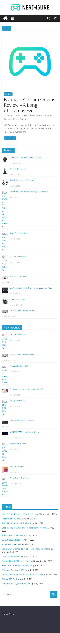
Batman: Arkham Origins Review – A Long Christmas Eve (29, 105)
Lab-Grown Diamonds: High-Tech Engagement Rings (31, 288)
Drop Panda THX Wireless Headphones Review (28, 191)
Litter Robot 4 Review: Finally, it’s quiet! (25, 157)
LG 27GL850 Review (18, 256)
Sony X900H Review (18, 443)
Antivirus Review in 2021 (19, 366)
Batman (39, 115)
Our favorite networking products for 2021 (27, 389)
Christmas (48, 115)
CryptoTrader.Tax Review (20, 478)
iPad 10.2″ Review (17, 466)
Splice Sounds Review (18, 233)
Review (8, 94)
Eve (5, 119)
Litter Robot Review (17, 299)
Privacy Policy (8, 614)
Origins (16, 119)
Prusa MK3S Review (18, 276)
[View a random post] (55, 18)
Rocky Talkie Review (18, 169)
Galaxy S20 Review (17, 400)
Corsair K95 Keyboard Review (21, 420)
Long (10, 119)
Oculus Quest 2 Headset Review (22, 310)
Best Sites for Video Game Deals (17, 565)
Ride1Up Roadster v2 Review (21, 180)
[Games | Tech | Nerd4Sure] (5, 18)
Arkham (31, 115)
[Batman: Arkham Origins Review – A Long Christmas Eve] (30, 35)
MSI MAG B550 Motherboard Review (24, 432)
